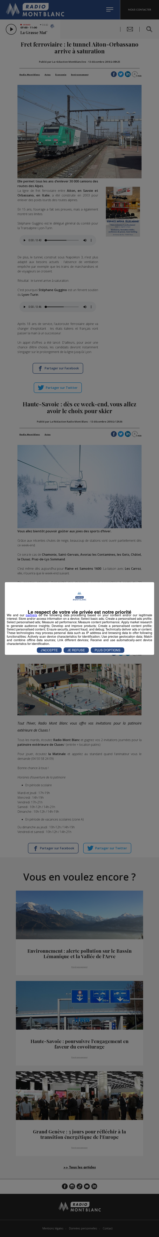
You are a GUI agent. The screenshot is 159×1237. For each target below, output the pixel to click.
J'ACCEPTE (49, 650)
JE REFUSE (76, 650)
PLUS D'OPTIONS (107, 650)
